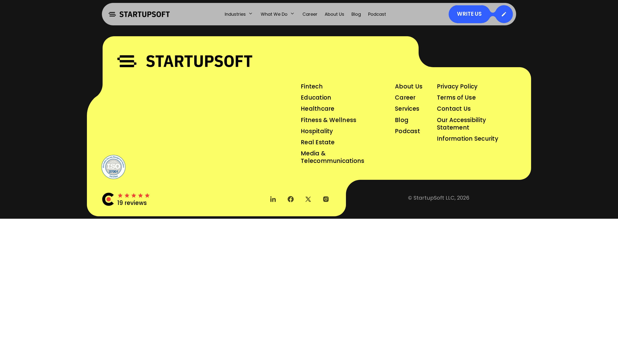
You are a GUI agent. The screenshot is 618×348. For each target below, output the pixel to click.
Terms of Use (456, 98)
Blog (356, 14)
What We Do (274, 14)
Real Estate (318, 142)
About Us (334, 14)
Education (316, 98)
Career (309, 14)
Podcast (377, 14)
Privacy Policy (457, 86)
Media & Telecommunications (332, 157)
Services (407, 109)
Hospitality (317, 131)
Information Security (467, 139)
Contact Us (454, 109)
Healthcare (317, 109)
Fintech (312, 86)
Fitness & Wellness (328, 120)
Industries (235, 14)
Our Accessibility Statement (461, 123)
